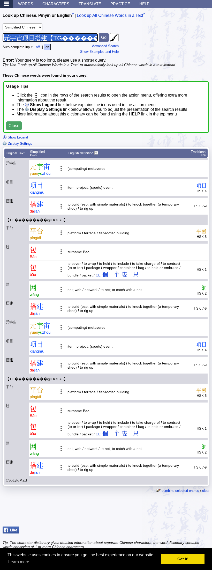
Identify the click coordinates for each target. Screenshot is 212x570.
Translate (90, 4)
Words (25, 4)
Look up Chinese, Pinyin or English (37, 15)
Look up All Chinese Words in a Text (110, 15)
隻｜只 (130, 274)
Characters (55, 4)
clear (205, 491)
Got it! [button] (182, 559)
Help (144, 4)
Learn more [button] (18, 562)
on (47, 47)
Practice (120, 4)
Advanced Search (105, 46)
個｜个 (110, 274)
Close (14, 125)
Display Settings (19, 143)
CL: (98, 275)
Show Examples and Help (99, 52)
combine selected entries (180, 491)
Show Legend (17, 137)
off (38, 47)
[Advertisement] (168, 511)
